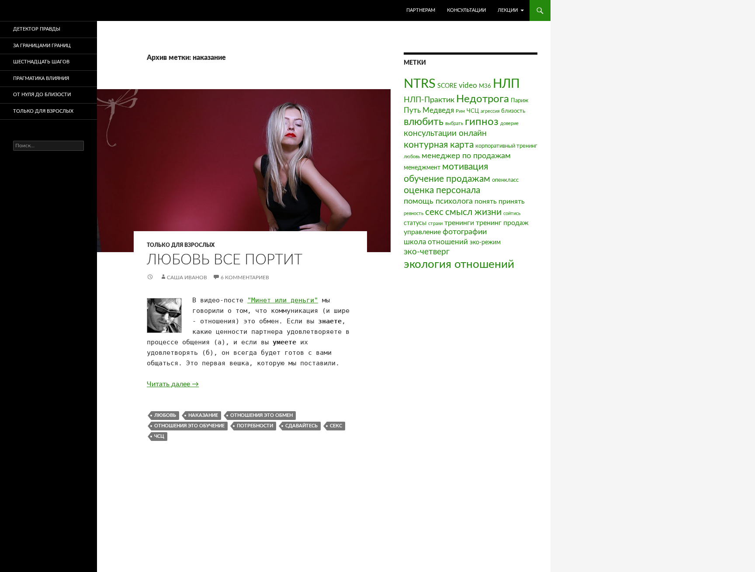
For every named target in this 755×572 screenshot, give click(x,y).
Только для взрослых (181, 245)
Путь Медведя (429, 110)
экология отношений (459, 264)
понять (485, 201)
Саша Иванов (187, 277)
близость (513, 111)
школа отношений (436, 242)
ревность (413, 213)
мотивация (465, 166)
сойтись (511, 213)
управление (422, 232)
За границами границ (42, 45)
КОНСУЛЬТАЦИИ (466, 10)
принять (512, 201)
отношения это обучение (189, 425)
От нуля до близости (42, 94)
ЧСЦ (159, 436)
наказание (203, 415)
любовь (165, 415)
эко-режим (485, 242)
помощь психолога (438, 201)
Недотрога (482, 99)
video (468, 85)
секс (336, 425)
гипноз (482, 122)
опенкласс (505, 180)
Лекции (508, 10)
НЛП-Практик (429, 100)
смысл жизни (473, 212)
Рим (460, 111)
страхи (435, 223)
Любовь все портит (224, 260)
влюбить (423, 122)
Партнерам (420, 10)
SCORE (447, 86)
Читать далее (173, 384)
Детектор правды (36, 29)
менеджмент (422, 167)
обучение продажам (447, 179)
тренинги (459, 222)
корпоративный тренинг (506, 146)
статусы (415, 223)
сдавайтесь (301, 425)
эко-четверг (427, 252)
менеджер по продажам (466, 155)
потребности (255, 425)
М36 (485, 86)
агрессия (490, 111)
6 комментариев (245, 277)
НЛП (506, 84)
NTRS (420, 83)
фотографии (465, 232)
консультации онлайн (445, 133)
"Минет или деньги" (282, 300)
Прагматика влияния (41, 78)
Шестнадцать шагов (41, 61)
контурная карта (439, 144)
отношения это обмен (261, 415)
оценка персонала (442, 190)
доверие (509, 123)
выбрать (454, 123)
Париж (519, 100)
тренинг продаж (502, 222)
